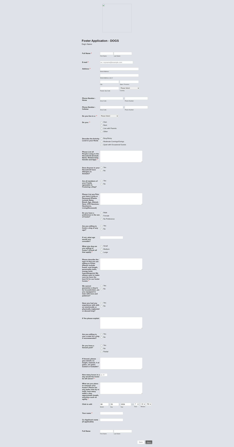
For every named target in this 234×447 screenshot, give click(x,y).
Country (122, 90)
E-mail (85, 62)
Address (86, 69)
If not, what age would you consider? (88, 239)
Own (105, 122)
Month (102, 407)
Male (105, 213)
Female (106, 216)
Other (105, 131)
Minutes (143, 406)
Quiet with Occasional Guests (114, 145)
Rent (105, 125)
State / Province (124, 84)
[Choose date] (133, 404)
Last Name (117, 56)
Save (141, 442)
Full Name (87, 53)
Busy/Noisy (107, 138)
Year (122, 407)
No (104, 171)
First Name (103, 56)
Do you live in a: (89, 116)
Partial (105, 352)
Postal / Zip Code (105, 91)
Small (105, 246)
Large (105, 252)
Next (149, 442)
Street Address (104, 71)
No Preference (109, 219)
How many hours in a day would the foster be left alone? (91, 377)
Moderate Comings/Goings (113, 141)
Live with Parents (110, 128)
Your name (87, 413)
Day (111, 407)
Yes (104, 167)
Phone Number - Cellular (89, 108)
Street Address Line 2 (106, 78)
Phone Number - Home (89, 99)
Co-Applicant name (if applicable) (90, 421)
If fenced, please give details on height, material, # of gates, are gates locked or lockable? (90, 363)
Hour (135, 406)
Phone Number (129, 101)
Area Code (103, 101)
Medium (106, 249)
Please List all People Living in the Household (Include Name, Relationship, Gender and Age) (90, 156)
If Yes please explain (90, 318)
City (101, 84)
